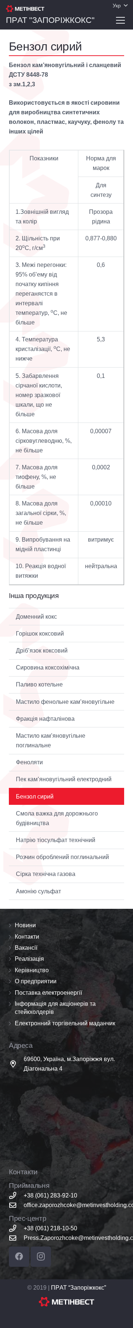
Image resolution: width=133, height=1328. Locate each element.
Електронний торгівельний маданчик (65, 1023)
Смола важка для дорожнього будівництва (57, 818)
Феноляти (29, 762)
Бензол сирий (35, 796)
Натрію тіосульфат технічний (55, 840)
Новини (25, 925)
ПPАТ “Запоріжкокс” (78, 1287)
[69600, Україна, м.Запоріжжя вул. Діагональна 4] (16, 1063)
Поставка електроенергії (48, 993)
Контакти (27, 937)
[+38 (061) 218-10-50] (16, 1228)
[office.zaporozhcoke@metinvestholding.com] (16, 1205)
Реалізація (29, 959)
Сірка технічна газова (45, 874)
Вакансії (26, 948)
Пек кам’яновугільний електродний (64, 779)
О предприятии (36, 981)
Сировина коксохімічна (47, 667)
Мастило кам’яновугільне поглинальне (50, 740)
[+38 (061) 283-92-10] (16, 1195)
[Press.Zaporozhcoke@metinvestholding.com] (16, 1237)
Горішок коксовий (40, 633)
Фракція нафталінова (45, 719)
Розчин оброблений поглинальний (62, 857)
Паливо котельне (39, 684)
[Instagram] (41, 1257)
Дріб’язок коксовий (42, 650)
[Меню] (120, 20)
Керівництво (32, 970)
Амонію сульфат (38, 891)
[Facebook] (19, 1257)
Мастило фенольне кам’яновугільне (65, 702)
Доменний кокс (36, 616)
